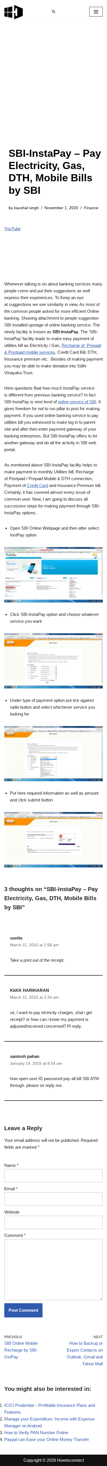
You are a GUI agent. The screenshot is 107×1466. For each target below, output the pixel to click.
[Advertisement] (53, 91)
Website (11, 1212)
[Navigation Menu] (96, 12)
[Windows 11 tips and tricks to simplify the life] (14, 11)
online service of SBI (77, 401)
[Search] (53, 11)
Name (11, 1165)
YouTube (12, 228)
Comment (15, 1235)
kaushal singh (26, 208)
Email (11, 1188)
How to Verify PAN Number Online (36, 1432)
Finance (91, 208)
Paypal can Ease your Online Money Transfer (46, 1439)
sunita (16, 937)
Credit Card (37, 485)
